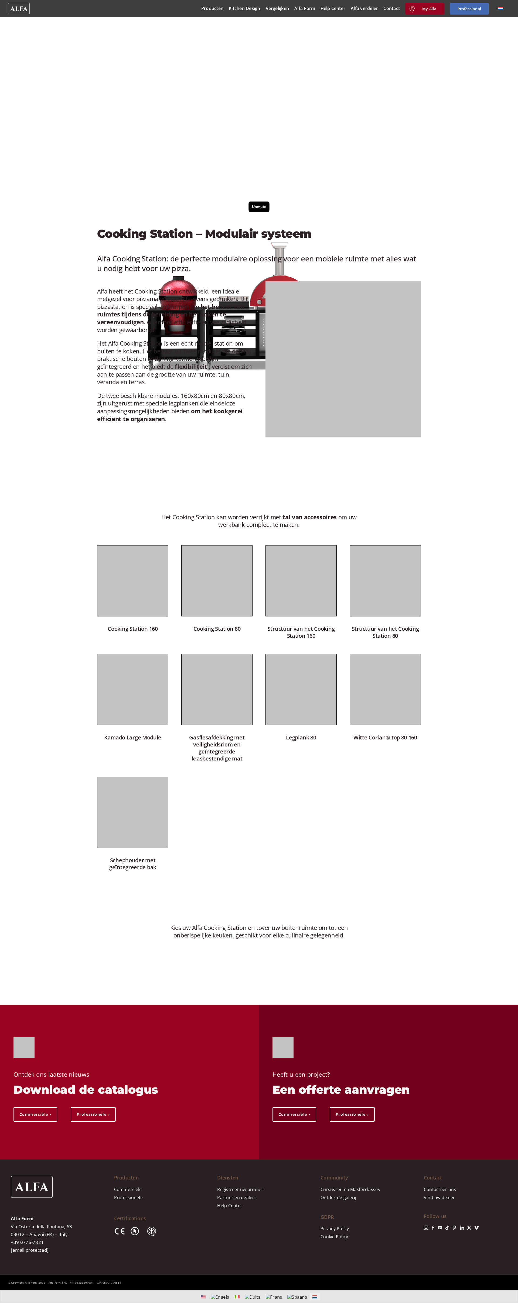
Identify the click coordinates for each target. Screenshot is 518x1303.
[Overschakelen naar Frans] (274, 1297)
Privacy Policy (335, 1229)
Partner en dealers (237, 1197)
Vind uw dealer (439, 1197)
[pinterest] (454, 1228)
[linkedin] (462, 1228)
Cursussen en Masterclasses (350, 1189)
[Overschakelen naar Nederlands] (315, 1296)
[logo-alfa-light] (19, 5)
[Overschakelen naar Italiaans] (237, 1296)
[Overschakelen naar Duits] (252, 1297)
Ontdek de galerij (338, 1197)
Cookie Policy (334, 1237)
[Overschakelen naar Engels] (220, 1297)
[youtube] (440, 1228)
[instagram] (426, 1228)
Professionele (128, 1197)
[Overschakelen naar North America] (203, 1296)
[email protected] (30, 1250)
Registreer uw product (240, 1189)
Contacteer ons (440, 1189)
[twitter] (469, 1228)
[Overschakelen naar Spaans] (297, 1297)
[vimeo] (476, 1228)
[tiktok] (447, 1228)
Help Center (229, 1206)
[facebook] (433, 1228)
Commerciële (128, 1189)
